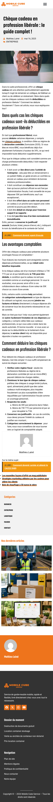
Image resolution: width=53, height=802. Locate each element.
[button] (45, 4)
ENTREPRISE (12, 41)
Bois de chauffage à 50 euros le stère (19, 485)
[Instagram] (18, 707)
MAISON (7, 522)
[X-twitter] (12, 707)
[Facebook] (6, 707)
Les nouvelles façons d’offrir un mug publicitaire (24, 475)
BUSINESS (7, 504)
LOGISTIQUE (8, 516)
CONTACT (7, 528)
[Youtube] (24, 707)
